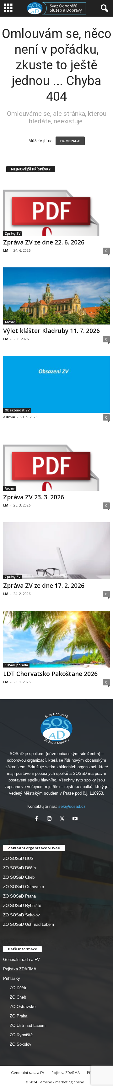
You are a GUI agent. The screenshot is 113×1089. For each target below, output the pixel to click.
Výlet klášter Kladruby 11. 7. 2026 (51, 331)
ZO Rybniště (21, 1035)
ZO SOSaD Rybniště (22, 905)
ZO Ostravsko (22, 1006)
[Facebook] (37, 819)
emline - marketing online (62, 1082)
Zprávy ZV (12, 233)
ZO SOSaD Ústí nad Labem (28, 924)
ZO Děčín (18, 987)
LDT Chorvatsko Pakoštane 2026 (50, 674)
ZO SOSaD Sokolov (21, 915)
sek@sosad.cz (72, 806)
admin (9, 417)
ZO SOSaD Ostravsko (23, 886)
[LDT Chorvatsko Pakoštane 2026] (56, 639)
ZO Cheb (18, 997)
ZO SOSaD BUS (18, 858)
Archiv (9, 322)
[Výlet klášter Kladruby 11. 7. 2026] (56, 295)
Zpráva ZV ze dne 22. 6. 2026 (43, 242)
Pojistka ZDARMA (19, 969)
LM (5, 250)
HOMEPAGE (70, 141)
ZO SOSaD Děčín (19, 868)
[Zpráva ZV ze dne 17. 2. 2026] (56, 550)
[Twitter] (63, 819)
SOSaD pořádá (16, 665)
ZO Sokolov (20, 1044)
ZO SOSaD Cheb (19, 877)
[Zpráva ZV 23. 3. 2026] (56, 462)
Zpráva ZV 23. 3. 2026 (33, 497)
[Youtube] (76, 819)
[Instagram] (50, 819)
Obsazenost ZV (17, 410)
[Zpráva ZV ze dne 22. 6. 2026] (56, 207)
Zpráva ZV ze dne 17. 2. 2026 (43, 586)
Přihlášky (11, 978)
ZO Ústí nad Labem (28, 1025)
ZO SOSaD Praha (19, 896)
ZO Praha (18, 1016)
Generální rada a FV (21, 959)
